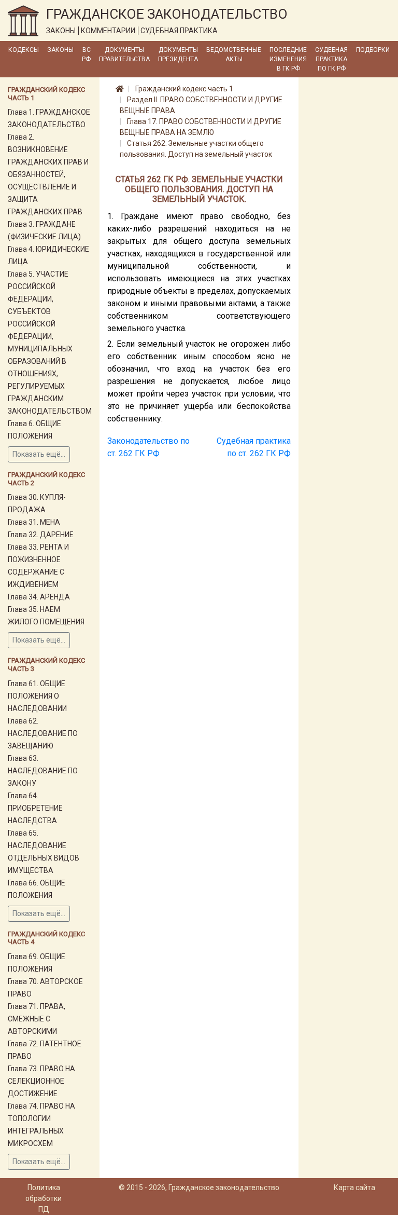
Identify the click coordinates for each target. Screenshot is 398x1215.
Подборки (373, 49)
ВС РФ (86, 54)
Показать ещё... (38, 454)
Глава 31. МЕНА (34, 522)
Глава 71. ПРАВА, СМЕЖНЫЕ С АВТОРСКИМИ (36, 1018)
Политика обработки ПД (43, 1198)
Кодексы (23, 49)
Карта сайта (354, 1187)
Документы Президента (178, 54)
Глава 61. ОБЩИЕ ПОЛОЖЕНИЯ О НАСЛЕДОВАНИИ (37, 696)
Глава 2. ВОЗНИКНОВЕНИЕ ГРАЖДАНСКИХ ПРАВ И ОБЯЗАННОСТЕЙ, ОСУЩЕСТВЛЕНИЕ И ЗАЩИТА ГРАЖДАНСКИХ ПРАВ (48, 174)
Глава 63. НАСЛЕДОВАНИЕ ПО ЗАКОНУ (43, 770)
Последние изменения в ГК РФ (288, 59)
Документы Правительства (124, 54)
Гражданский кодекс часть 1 (184, 89)
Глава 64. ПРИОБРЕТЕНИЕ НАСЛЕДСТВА (35, 808)
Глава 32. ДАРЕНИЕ (41, 534)
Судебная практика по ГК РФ (331, 59)
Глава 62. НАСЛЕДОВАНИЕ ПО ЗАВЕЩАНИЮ (43, 733)
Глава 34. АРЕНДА (39, 597)
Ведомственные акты (233, 54)
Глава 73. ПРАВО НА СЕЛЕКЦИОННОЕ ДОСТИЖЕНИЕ (41, 1081)
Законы (60, 49)
